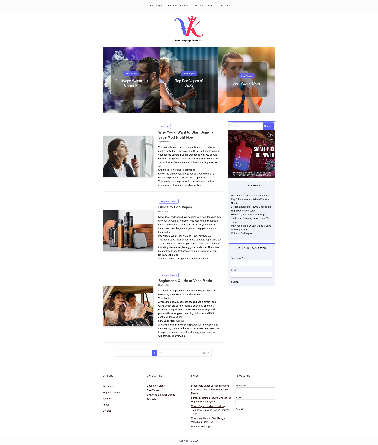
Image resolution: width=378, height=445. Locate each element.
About (210, 5)
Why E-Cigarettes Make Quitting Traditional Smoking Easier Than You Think (250, 218)
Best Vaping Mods (246, 83)
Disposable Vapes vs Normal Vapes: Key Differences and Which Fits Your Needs (250, 199)
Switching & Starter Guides (161, 394)
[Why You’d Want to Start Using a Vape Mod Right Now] (128, 156)
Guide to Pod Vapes (175, 206)
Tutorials (197, 5)
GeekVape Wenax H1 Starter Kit (131, 83)
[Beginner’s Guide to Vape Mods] (128, 306)
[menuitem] (157, 5)
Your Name (237, 258)
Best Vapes (156, 5)
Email (234, 269)
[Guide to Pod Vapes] (128, 230)
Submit (234, 282)
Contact (223, 5)
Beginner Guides (178, 5)
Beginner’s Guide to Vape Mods (185, 280)
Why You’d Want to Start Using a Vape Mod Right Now (185, 135)
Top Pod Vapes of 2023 (189, 83)
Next (205, 352)
